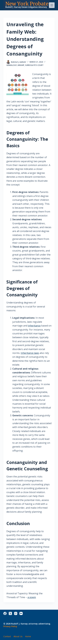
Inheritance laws (30, 353)
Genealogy (11, 65)
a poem (32, 597)
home (28, 636)
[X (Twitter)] (10, 613)
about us (18, 636)
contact (7, 636)
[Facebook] (5, 613)
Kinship (21, 65)
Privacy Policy (10, 626)
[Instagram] (15, 613)
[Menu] (52, 5)
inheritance (34, 325)
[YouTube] (21, 613)
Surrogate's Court (34, 65)
